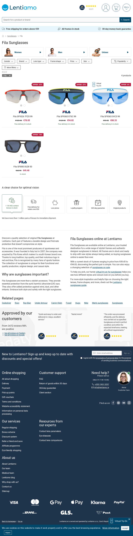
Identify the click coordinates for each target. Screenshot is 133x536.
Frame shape (55, 61)
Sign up (127, 353)
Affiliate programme (11, 445)
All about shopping (10, 378)
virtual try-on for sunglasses (108, 271)
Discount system (9, 436)
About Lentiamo (9, 463)
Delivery (5, 383)
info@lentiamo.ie (101, 387)
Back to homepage (9, 521)
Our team (6, 468)
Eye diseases (45, 435)
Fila (5, 75)
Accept (125, 528)
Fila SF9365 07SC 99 (66, 116)
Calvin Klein (56, 302)
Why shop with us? (10, 482)
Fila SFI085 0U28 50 (23, 167)
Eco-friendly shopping (11, 450)
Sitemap (5, 491)
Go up (20, 521)
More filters (11, 67)
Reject (7, 532)
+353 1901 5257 (102, 384)
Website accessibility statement (16, 406)
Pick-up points (8, 392)
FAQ (41, 378)
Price (72, 61)
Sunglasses (11, 36)
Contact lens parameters (50, 431)
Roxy (17, 302)
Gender (7, 61)
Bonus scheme (8, 432)
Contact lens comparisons (50, 440)
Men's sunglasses (100, 302)
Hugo (77, 302)
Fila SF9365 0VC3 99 (110, 116)
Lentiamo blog (8, 477)
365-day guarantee (47, 388)
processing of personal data (107, 358)
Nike (86, 302)
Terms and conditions (11, 401)
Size (85, 61)
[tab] (21, 105)
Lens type (37, 61)
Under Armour (41, 302)
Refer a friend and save (12, 441)
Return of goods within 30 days (53, 383)
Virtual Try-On (121, 521)
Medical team (8, 472)
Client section (45, 392)
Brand (22, 61)
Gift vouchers (8, 397)
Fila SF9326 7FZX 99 (22, 116)
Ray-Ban (27, 302)
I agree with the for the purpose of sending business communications (107, 359)
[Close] (129, 519)
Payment (6, 388)
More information (110, 528)
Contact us (7, 486)
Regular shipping (9, 427)
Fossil (68, 302)
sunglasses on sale (101, 267)
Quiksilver (6, 302)
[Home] (3, 36)
